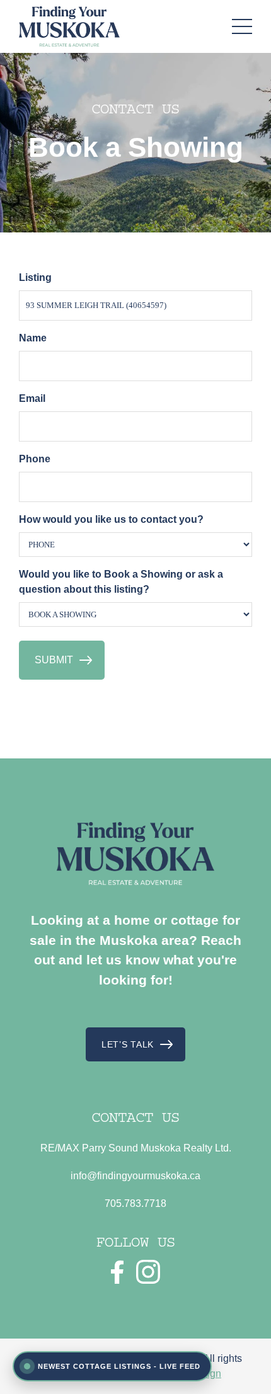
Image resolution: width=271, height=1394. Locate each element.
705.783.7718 (135, 1203)
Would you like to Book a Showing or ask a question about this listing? (121, 582)
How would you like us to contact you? (111, 519)
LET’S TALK (127, 1044)
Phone (34, 459)
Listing (35, 277)
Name (33, 338)
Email (32, 398)
